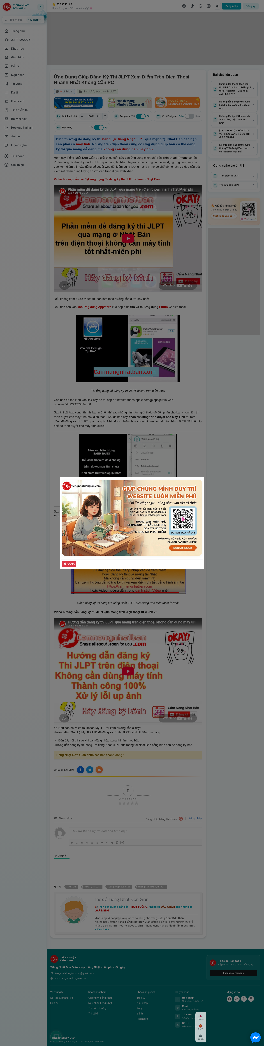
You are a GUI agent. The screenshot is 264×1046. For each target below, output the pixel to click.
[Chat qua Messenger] (255, 1037)
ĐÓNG (70, 564)
